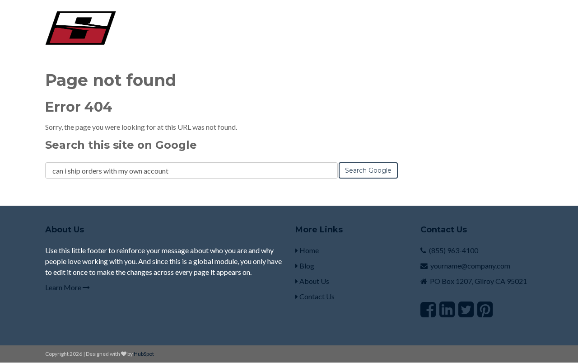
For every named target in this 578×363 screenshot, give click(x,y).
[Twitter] (466, 309)
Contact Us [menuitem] (316, 296)
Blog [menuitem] (306, 265)
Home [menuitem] (308, 250)
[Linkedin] (447, 309)
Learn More (64, 287)
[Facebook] (428, 309)
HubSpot (144, 353)
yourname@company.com (470, 265)
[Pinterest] (485, 309)
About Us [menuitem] (313, 281)
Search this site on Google (121, 144)
